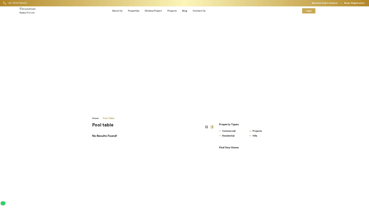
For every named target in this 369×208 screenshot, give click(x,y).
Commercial (229, 131)
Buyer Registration (354, 3)
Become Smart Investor (325, 3)
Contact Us (199, 10)
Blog (184, 10)
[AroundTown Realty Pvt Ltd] (29, 10)
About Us (117, 10)
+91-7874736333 (17, 2)
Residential (228, 135)
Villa (255, 135)
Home (95, 118)
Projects (172, 10)
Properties (133, 10)
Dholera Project (153, 10)
